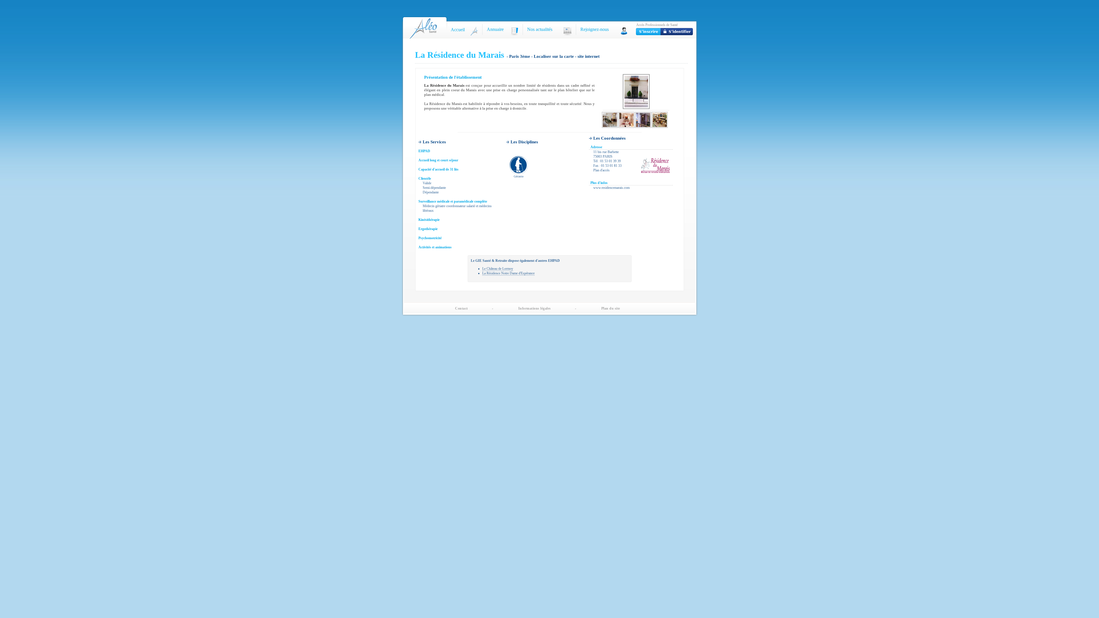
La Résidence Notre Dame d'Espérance (508, 273)
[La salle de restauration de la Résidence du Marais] (626, 120)
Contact (461, 308)
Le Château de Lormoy (497, 269)
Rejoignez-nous (594, 29)
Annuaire (495, 29)
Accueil (458, 29)
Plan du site (610, 308)
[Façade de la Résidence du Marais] (636, 91)
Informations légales (534, 308)
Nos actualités (539, 29)
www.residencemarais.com (611, 188)
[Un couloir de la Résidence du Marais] (610, 120)
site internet (589, 56)
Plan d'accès (601, 170)
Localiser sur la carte (554, 56)
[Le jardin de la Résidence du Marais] (660, 120)
